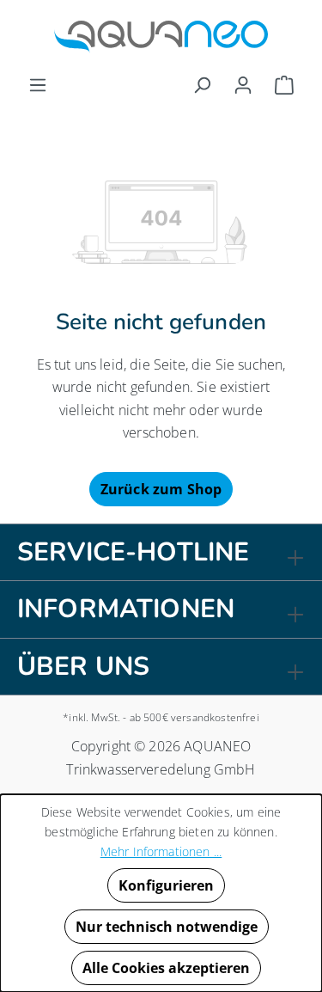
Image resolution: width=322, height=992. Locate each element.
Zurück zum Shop (161, 489)
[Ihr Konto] (243, 84)
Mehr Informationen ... (161, 851)
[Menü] (37, 84)
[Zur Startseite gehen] (161, 37)
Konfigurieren (166, 885)
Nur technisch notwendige (167, 926)
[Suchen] (201, 84)
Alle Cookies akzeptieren (166, 967)
